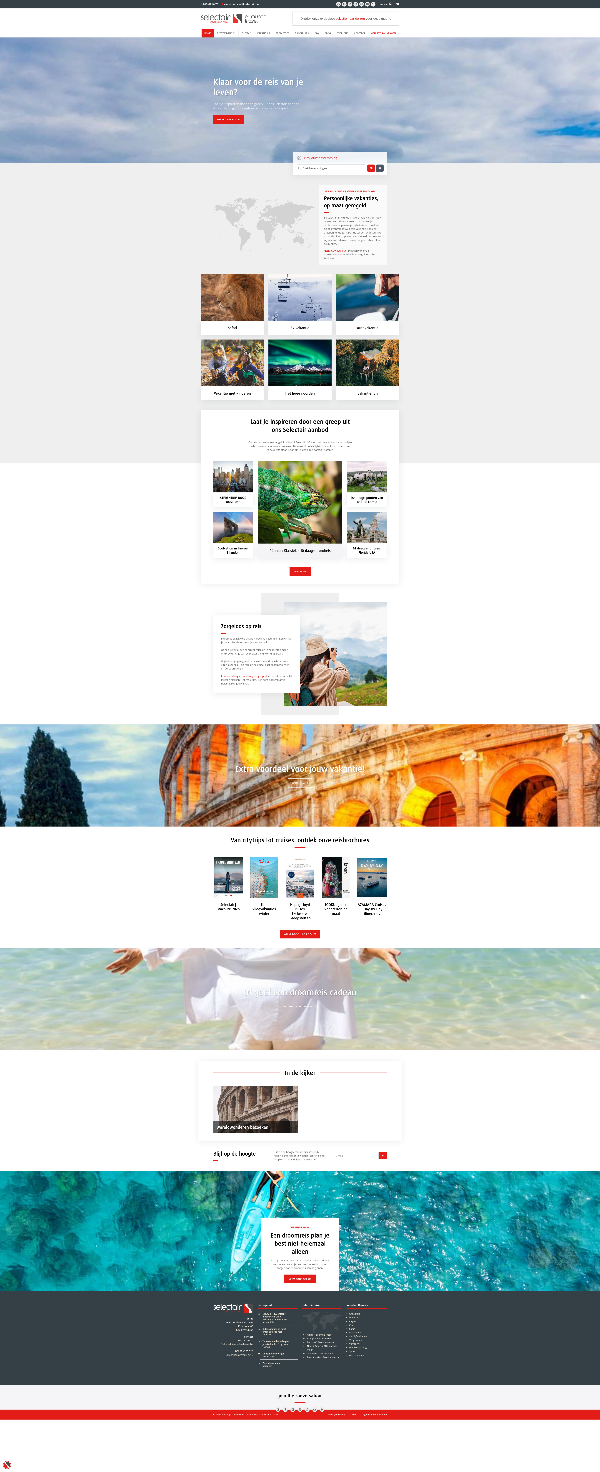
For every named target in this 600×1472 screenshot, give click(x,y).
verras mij (300, 571)
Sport (352, 1351)
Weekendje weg (358, 1347)
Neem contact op (228, 119)
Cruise (352, 1325)
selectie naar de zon (350, 18)
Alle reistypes (356, 1354)
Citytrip (353, 1321)
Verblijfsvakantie (358, 1336)
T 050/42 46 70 (244, 1340)
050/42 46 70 (209, 4)
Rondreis (354, 1317)
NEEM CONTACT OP (336, 250)
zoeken (384, 4)
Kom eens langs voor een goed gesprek (244, 676)
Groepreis (354, 1313)
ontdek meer (325, 1334)
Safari (352, 1328)
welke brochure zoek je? (300, 934)
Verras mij (354, 1343)
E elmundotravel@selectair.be (237, 1344)
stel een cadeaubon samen (300, 1006)
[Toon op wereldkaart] (371, 168)
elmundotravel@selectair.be (240, 4)
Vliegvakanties (357, 1340)
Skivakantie (355, 1332)
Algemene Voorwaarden (374, 1414)
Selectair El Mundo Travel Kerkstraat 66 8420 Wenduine (239, 1326)
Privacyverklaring (336, 1414)
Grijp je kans (300, 783)
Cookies (354, 1414)
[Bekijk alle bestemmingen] (380, 168)
